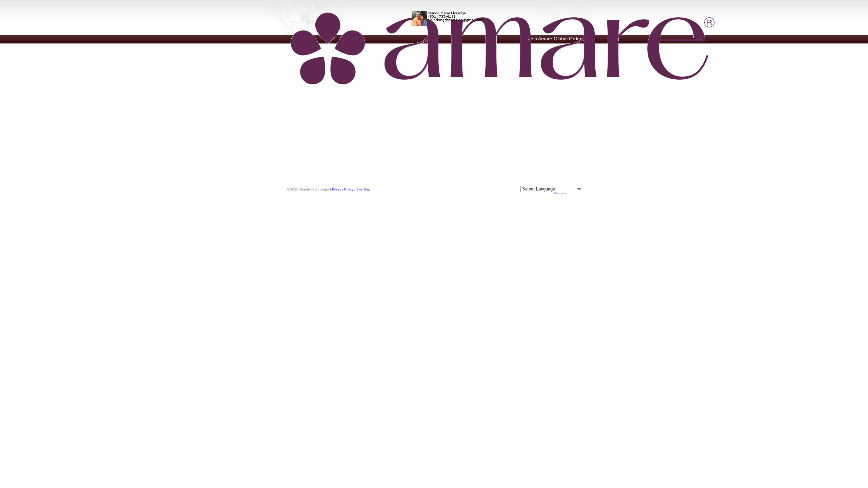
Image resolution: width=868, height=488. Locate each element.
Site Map (363, 189)
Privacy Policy (342, 189)
